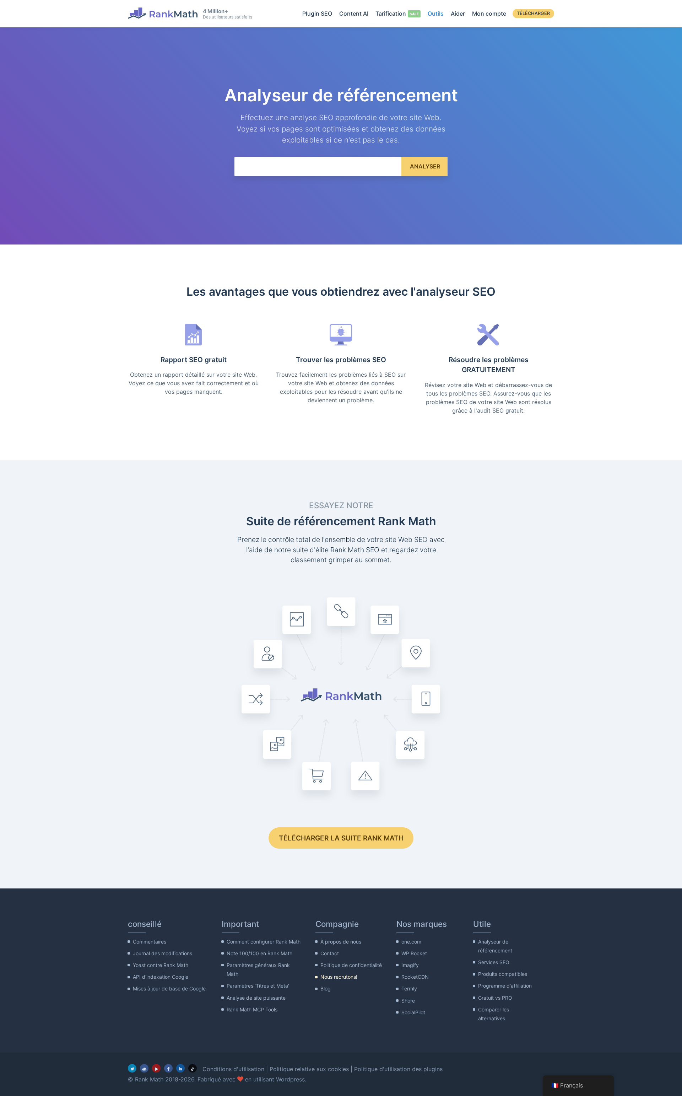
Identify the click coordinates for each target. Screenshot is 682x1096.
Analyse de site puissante (256, 998)
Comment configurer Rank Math (264, 942)
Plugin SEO (317, 13)
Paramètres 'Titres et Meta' (258, 986)
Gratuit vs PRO (495, 998)
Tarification (390, 13)
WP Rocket (414, 953)
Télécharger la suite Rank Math (341, 838)
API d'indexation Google (160, 977)
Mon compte (489, 13)
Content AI (353, 13)
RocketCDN (415, 977)
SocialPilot (413, 1012)
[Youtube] (156, 1068)
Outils (436, 13)
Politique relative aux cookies (309, 1069)
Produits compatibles (502, 974)
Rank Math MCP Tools (252, 1009)
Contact (329, 953)
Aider (458, 13)
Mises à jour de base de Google (169, 988)
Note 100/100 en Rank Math (259, 953)
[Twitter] (132, 1068)
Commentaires (149, 942)
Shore (408, 1001)
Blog (325, 988)
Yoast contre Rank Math (160, 965)
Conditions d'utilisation (233, 1069)
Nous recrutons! (338, 977)
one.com (411, 942)
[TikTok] (192, 1068)
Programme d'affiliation (505, 986)
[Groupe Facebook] (144, 1068)
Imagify (410, 965)
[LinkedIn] (180, 1068)
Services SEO (493, 962)
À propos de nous (340, 942)
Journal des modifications (162, 953)
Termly (409, 988)
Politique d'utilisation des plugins (398, 1069)
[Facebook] (168, 1068)
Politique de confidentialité (351, 965)
